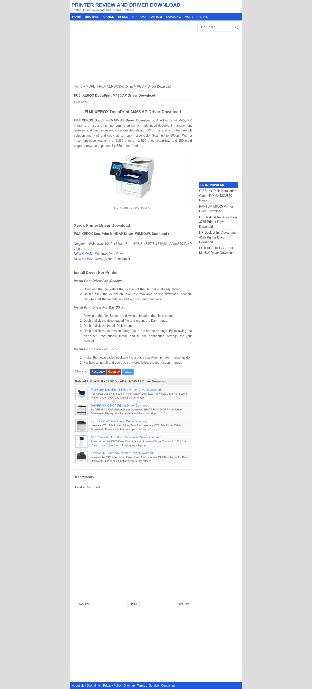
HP (134, 17)
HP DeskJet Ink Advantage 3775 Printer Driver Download (218, 222)
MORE (189, 17)
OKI (143, 17)
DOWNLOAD (83, 254)
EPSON (123, 17)
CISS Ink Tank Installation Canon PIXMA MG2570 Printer (217, 195)
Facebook (98, 371)
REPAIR (202, 17)
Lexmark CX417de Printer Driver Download (119, 421)
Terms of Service (148, 685)
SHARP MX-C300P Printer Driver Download (120, 405)
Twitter (127, 371)
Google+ (114, 371)
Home (76, 17)
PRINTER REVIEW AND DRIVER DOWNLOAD (125, 5)
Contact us (168, 685)
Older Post (182, 603)
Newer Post (83, 603)
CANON (108, 17)
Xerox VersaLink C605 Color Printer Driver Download (126, 437)
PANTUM (155, 17)
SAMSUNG (173, 17)
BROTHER (92, 17)
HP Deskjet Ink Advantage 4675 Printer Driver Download (217, 237)
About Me (78, 685)
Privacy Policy (112, 685)
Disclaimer (94, 685)
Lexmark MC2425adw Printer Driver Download (122, 453)
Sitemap (129, 685)
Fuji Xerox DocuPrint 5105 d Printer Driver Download (126, 389)
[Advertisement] (110, 50)
